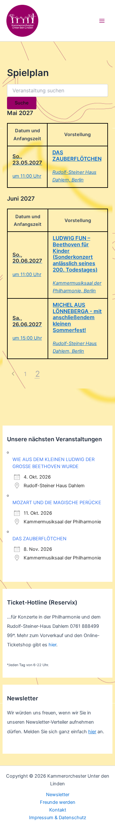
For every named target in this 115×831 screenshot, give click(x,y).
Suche (22, 103)
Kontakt (57, 810)
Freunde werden (57, 802)
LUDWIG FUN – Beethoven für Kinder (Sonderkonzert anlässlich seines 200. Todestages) (75, 254)
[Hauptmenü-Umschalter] (102, 20)
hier (52, 645)
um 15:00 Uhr (27, 338)
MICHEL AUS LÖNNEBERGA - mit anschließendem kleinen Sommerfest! (77, 317)
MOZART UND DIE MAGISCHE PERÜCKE (56, 502)
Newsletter (57, 794)
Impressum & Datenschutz (57, 817)
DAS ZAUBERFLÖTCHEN (77, 155)
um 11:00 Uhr (26, 176)
